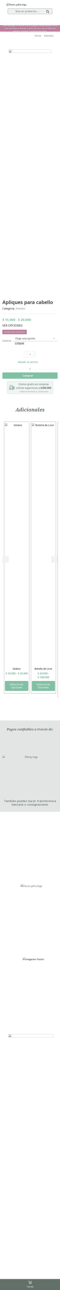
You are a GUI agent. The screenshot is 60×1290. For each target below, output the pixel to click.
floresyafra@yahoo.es (33, 939)
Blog (31, 862)
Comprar (28, 375)
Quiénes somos (31, 849)
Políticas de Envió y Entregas (15, 987)
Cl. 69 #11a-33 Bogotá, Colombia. (31, 919)
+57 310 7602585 (33, 926)
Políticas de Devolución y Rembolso (15, 1001)
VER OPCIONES (12, 325)
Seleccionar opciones (17, 686)
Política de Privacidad (15, 1013)
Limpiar (19, 343)
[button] (5, 559)
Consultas (15, 1022)
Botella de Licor (43, 668)
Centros (6, 340)
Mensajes (31, 855)
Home (31, 828)
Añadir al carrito (28, 362)
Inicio (38, 35)
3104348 (33, 935)
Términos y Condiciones (15, 975)
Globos (17, 668)
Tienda (31, 835)
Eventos (48, 35)
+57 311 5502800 (33, 930)
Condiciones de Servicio (14, 332)
